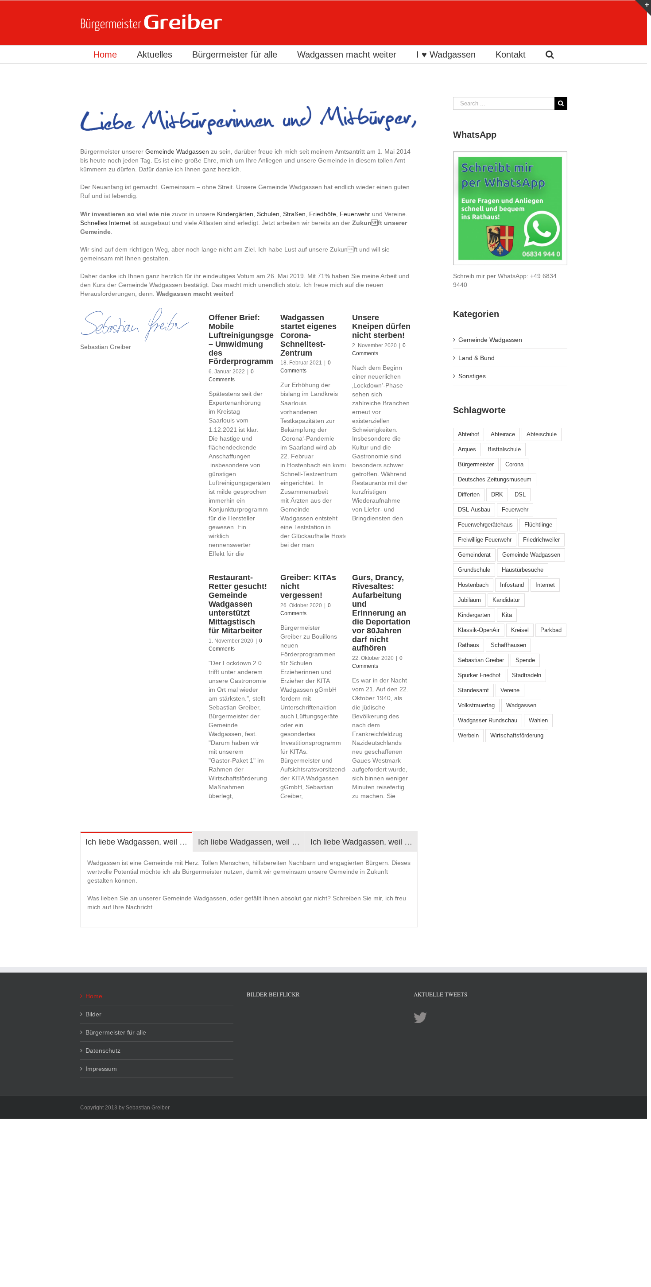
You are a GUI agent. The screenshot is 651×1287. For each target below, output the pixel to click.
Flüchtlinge (538, 524)
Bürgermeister (476, 464)
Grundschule (474, 569)
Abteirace (503, 434)
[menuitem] (105, 54)
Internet (545, 584)
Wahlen (538, 720)
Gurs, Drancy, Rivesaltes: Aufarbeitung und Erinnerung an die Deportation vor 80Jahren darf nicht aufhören (381, 613)
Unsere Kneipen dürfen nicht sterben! (381, 326)
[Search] (549, 54)
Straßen (294, 213)
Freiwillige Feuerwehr (485, 539)
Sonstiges (472, 376)
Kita (507, 615)
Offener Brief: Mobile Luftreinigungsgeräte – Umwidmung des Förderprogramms (248, 339)
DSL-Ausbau (474, 509)
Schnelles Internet (105, 222)
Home (93, 996)
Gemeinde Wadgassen (177, 151)
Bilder (93, 1014)
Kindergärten (235, 213)
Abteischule (542, 434)
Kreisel (520, 630)
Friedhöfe (322, 213)
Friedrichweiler (541, 539)
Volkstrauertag (476, 705)
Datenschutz (102, 1050)
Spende (525, 660)
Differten (469, 494)
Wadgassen (521, 705)
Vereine (509, 690)
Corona (514, 464)
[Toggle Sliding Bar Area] (643, 8)
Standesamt (473, 690)
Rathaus (468, 645)
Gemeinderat (474, 554)
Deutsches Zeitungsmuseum (494, 479)
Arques (467, 449)
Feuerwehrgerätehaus (485, 524)
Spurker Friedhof (479, 675)
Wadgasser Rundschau (487, 720)
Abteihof (468, 434)
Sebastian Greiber (481, 660)
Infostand (512, 584)
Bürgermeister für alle (115, 1032)
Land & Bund (476, 357)
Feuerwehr (355, 213)
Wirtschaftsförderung (516, 735)
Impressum (101, 1068)
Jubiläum (469, 600)
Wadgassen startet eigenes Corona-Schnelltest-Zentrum (308, 335)
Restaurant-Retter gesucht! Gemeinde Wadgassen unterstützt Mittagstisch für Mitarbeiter (238, 604)
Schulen (268, 213)
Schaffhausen (508, 645)
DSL (520, 494)
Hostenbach (473, 584)
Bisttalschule (504, 449)
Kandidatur (506, 600)
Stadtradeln (526, 675)
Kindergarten (474, 615)
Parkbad (551, 630)
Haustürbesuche (522, 569)
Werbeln (468, 735)
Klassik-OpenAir (479, 630)
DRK (497, 494)
